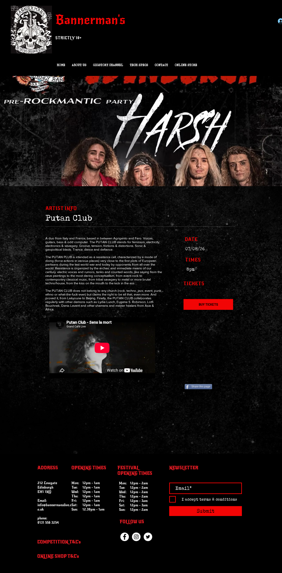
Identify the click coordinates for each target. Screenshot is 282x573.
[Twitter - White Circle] (148, 537)
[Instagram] (136, 537)
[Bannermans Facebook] (124, 537)
